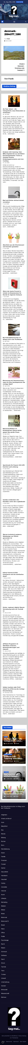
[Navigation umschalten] (14, 22)
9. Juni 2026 (9, 778)
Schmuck (4, 951)
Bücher (3, 841)
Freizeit (3, 864)
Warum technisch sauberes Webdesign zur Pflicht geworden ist (12, 536)
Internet (3, 891)
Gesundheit (4, 872)
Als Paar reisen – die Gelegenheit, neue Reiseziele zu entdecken (14, 110)
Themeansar (15, 1037)
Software (4, 955)
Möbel (3, 910)
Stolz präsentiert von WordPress (10, 1035)
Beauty (3, 834)
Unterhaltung (5, 982)
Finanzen (4, 860)
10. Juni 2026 (9, 761)
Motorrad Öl (5, 921)
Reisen (5, 736)
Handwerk (4, 875)
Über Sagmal (23, 1041)
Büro (2, 845)
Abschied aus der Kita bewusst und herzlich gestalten (14, 794)
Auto (2, 822)
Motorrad (4, 917)
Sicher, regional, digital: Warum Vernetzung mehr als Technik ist (13, 609)
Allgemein (4, 815)
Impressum (16, 1041)
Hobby (3, 883)
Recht (3, 944)
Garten (3, 868)
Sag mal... (14, 16)
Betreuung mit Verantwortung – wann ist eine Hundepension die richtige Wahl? (14, 382)
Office (3, 932)
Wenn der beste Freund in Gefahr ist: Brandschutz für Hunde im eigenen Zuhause (12, 293)
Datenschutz (9, 1041)
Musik (3, 925)
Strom (3, 963)
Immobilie (4, 887)
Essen (3, 853)
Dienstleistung (8, 754)
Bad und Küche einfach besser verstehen (11, 776)
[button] (25, 21)
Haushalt (4, 879)
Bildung (3, 837)
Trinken (3, 974)
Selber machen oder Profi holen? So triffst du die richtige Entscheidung (13, 689)
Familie (6, 789)
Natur (3, 929)
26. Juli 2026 (9, 743)
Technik (3, 967)
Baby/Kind (4, 826)
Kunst (3, 894)
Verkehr (3, 986)
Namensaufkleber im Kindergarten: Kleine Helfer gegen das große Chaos (12, 430)
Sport (3, 959)
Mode (3, 913)
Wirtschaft (4, 989)
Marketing (4, 902)
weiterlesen (11, 134)
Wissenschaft (5, 993)
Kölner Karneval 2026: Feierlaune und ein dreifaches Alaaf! (13, 574)
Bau (2, 830)
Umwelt (3, 978)
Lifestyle (3, 898)
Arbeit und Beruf (6, 818)
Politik (3, 936)
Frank (8, 38)
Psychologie (4, 940)
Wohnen (6, 772)
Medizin (3, 906)
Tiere (2, 970)
